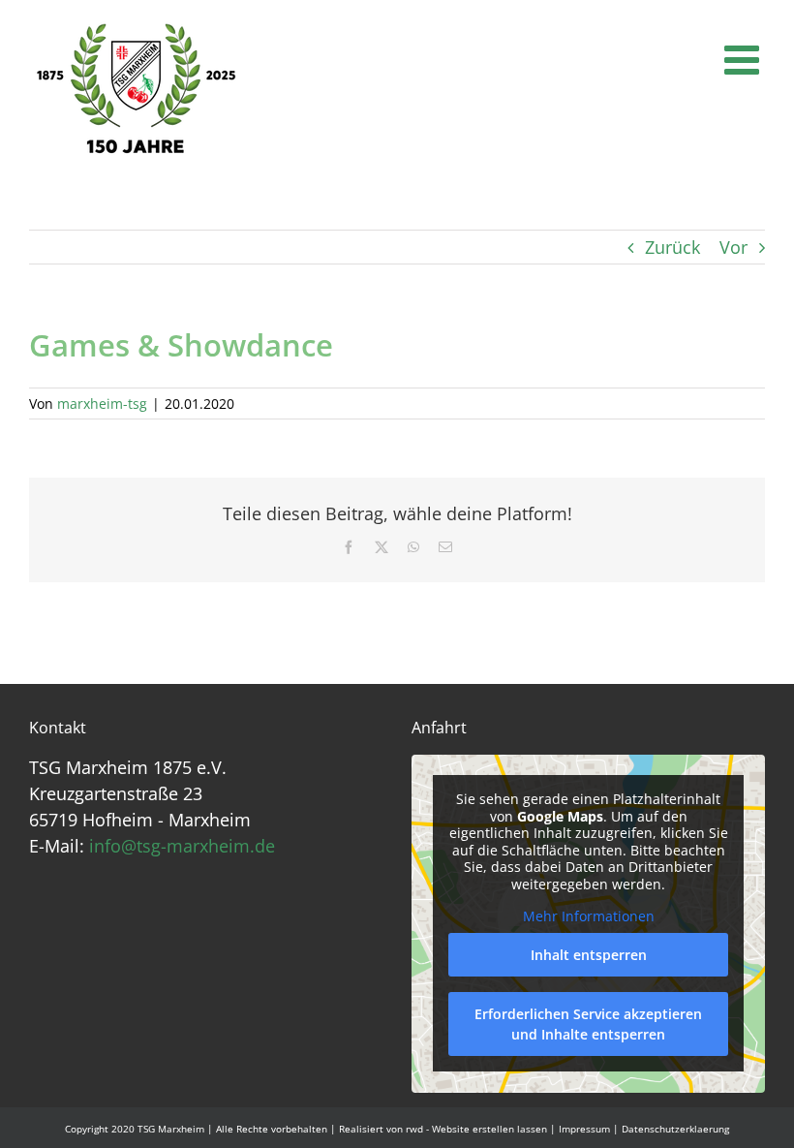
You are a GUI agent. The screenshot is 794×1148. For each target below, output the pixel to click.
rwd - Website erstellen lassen (476, 1128)
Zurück (672, 247)
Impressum (584, 1128)
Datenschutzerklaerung (675, 1128)
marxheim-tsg (102, 403)
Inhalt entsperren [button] (589, 955)
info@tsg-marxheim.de (182, 845)
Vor (733, 247)
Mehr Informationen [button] (589, 916)
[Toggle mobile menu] (744, 59)
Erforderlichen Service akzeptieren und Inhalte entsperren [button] (588, 1024)
